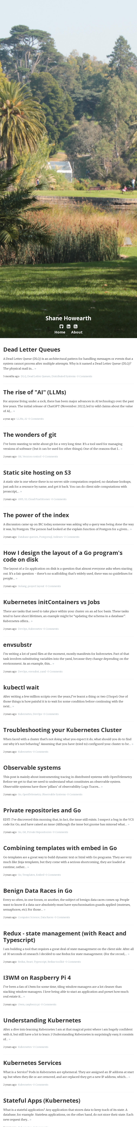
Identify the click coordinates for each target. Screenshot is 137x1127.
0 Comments (84, 376)
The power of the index (36, 515)
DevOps (22, 628)
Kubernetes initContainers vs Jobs (51, 602)
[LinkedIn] (68, 326)
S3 (25, 499)
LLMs (20, 418)
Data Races (47, 917)
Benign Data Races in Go (37, 890)
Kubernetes (35, 628)
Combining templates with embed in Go (60, 848)
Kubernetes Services (32, 1063)
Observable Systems (54, 794)
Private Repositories (39, 832)
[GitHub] (61, 326)
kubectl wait (21, 687)
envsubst (33, 671)
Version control (32, 456)
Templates (28, 874)
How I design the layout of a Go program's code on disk (63, 556)
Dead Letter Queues (31, 349)
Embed (40, 874)
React (29, 961)
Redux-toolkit (56, 961)
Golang (22, 586)
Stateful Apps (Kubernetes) (41, 1100)
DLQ (23, 376)
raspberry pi (33, 1004)
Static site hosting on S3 (37, 472)
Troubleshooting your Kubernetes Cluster (62, 730)
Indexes (58, 537)
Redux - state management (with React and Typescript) (64, 936)
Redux (21, 961)
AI (25, 418)
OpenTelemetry (31, 794)
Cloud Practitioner (39, 499)
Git (20, 456)
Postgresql (45, 537)
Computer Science (29, 917)
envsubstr (17, 644)
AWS (20, 499)
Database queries (28, 537)
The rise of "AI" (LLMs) (34, 392)
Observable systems (32, 767)
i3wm (21, 1004)
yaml (43, 671)
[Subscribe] (75, 326)
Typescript (40, 961)
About (77, 332)
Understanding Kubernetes (42, 1020)
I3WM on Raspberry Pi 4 (37, 977)
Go (19, 794)
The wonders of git (29, 434)
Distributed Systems (64, 376)
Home (59, 332)
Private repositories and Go (42, 810)
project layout (36, 586)
